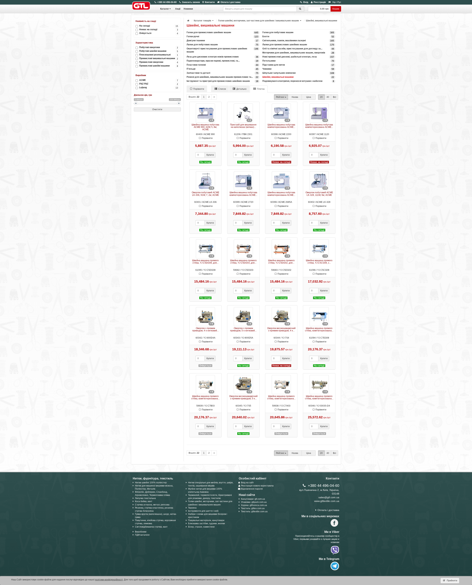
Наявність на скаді (146, 21)
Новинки (188, 9)
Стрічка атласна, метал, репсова (152, 504)
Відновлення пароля (252, 489)
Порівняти (198, 89)
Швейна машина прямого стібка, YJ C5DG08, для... (205, 261)
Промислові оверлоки (158, 62)
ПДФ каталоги (142, 535)
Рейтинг (280, 97)
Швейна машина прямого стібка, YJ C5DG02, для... (281, 261)
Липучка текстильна (145, 498)
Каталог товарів (202, 20)
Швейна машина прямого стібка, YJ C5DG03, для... (243, 261)
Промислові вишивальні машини (158, 58)
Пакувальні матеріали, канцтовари (206, 520)
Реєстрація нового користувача (257, 485)
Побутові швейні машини (158, 51)
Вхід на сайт (247, 482)
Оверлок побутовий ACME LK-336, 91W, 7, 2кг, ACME (205, 193)
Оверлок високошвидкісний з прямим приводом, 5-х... (243, 397)
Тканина (192, 508)
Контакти (210, 2)
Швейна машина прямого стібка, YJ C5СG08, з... (319, 261)
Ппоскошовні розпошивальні (158, 54)
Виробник (141, 75)
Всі (334, 97)
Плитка (261, 89)
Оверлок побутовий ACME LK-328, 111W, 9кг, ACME (319, 193)
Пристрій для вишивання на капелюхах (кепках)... (243, 125)
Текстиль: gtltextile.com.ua (254, 511)
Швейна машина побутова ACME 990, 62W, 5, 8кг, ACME (205, 127)
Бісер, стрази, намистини (201, 527)
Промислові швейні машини (158, 65)
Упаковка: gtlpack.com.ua (254, 502)
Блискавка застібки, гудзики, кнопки (206, 523)
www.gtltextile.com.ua (326, 501)
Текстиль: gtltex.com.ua (253, 508)
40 (328, 97)
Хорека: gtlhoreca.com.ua (254, 505)
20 (321, 97)
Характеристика (144, 42)
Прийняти (451, 580)
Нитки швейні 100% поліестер (151, 482)
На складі (158, 25)
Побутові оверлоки (158, 47)
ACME (158, 80)
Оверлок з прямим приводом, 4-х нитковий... (205, 329)
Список (222, 89)
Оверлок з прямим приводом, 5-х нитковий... (243, 329)
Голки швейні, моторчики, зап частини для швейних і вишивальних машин (258, 20)
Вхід (305, 2)
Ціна (308, 97)
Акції (177, 9)
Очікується (158, 33)
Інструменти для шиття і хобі (203, 511)
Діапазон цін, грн (143, 95)
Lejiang (158, 87)
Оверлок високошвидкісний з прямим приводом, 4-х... (281, 329)
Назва (295, 97)
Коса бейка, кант (143, 501)
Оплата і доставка (230, 2)
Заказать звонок (191, 2)
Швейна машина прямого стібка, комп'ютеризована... (319, 329)
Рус (339, 2)
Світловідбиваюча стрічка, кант (151, 527)
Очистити (157, 109)
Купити (210, 155)
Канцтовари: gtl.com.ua (253, 499)
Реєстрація (320, 2)
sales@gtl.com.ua (328, 497)
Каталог (164, 9)
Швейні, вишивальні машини (321, 20)
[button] (213, 20)
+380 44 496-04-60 (167, 2)
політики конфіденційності (109, 579)
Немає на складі (158, 29)
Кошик (335, 9)
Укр (334, 2)
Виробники (140, 531)
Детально (241, 89)
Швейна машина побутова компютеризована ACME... (281, 125)
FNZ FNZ (158, 84)
